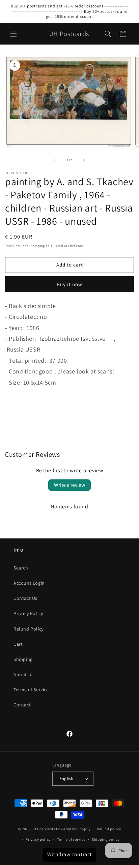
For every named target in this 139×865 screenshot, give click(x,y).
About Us (23, 674)
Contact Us (25, 598)
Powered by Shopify (73, 829)
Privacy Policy (28, 613)
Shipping (38, 246)
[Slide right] (84, 160)
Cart (18, 644)
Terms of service (71, 839)
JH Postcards (43, 829)
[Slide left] (54, 160)
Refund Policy (28, 629)
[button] (13, 33)
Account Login (29, 583)
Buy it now (69, 284)
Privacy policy (38, 839)
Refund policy (109, 829)
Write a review (69, 485)
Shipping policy (106, 839)
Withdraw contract (69, 854)
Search (20, 568)
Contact (22, 705)
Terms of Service (31, 690)
